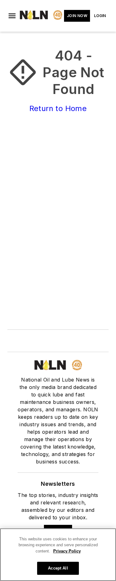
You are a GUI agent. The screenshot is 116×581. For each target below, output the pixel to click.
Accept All (58, 568)
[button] (12, 15)
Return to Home (58, 108)
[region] (58, 554)
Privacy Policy (67, 551)
